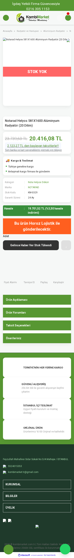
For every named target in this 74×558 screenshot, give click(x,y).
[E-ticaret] (37, 555)
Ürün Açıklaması (16, 299)
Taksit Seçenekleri (18, 325)
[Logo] (32, 17)
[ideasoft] (24, 555)
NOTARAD (33, 187)
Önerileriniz (13, 338)
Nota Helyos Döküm (39, 182)
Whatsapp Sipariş (65, 549)
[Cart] (68, 18)
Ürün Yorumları (16, 312)
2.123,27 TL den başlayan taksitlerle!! (33, 146)
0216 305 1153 (38, 9)
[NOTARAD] (58, 189)
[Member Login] (60, 18)
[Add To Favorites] (66, 245)
